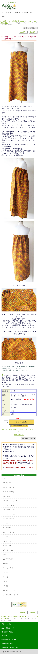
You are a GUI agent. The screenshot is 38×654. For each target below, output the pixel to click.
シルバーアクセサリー (10, 532)
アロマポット (7, 541)
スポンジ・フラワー (9, 590)
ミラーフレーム (8, 550)
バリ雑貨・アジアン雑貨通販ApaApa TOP (14, 21)
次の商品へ (33, 32)
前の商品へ (23, 32)
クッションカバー (8, 568)
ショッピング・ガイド (7, 12)
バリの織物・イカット (10, 510)
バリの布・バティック (10, 501)
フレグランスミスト (9, 487)
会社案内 (4, 635)
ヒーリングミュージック (10, 595)
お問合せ (4, 16)
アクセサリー (7, 523)
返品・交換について (8, 628)
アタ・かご (6, 572)
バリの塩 (5, 586)
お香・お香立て (8, 496)
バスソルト (6, 536)
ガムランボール (8, 527)
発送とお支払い (6, 624)
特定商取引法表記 (28, 12)
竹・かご (5, 577)
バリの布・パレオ (8, 505)
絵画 (4, 554)
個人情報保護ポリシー (9, 639)
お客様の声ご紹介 (7, 643)
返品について (19, 435)
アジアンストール (8, 518)
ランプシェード (8, 545)
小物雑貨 (5, 563)
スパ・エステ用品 (8, 492)
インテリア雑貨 (8, 559)
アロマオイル (7, 483)
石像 (4, 478)
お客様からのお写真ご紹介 (10, 647)
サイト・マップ (19, 12)
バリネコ (5, 581)
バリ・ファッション (9, 514)
